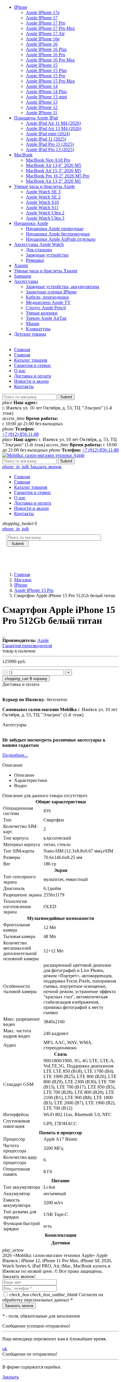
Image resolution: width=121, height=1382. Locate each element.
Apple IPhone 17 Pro (45, 23)
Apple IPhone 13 (42, 102)
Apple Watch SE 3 (43, 191)
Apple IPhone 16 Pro (45, 54)
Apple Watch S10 (42, 202)
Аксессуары (26, 281)
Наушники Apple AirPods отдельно (60, 239)
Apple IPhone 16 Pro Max (50, 59)
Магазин (22, 579)
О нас (20, 370)
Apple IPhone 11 (41, 112)
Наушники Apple (31, 223)
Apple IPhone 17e (43, 12)
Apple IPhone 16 (42, 44)
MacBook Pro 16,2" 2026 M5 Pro (57, 175)
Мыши (32, 323)
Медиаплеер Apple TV (48, 302)
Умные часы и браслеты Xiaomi (45, 270)
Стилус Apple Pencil (46, 307)
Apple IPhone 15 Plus (46, 70)
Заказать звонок (32, 466)
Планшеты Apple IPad (36, 117)
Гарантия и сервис (32, 365)
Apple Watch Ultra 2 (45, 212)
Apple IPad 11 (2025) (46, 138)
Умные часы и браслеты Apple (44, 186)
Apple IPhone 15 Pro (45, 75)
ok (4, 1348)
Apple (43, 640)
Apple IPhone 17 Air (45, 33)
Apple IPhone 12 (42, 107)
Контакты (24, 386)
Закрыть (10, 1376)
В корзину (26, 679)
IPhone (20, 7)
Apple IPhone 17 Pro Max (50, 28)
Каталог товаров (30, 360)
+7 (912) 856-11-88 (20, 434)
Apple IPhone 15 (42, 65)
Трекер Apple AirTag (46, 318)
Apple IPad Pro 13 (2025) (50, 149)
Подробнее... (15, 755)
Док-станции (39, 249)
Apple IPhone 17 (42, 17)
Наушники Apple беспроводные (58, 233)
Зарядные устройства (47, 254)
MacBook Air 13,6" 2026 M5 (53, 165)
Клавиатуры (38, 328)
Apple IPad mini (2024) (48, 133)
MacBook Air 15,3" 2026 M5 (53, 170)
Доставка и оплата (32, 375)
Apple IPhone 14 (42, 86)
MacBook (23, 154)
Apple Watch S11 (42, 207)
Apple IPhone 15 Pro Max (50, 80)
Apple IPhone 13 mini (46, 96)
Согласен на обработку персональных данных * (52, 1297)
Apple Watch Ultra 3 (45, 218)
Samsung (22, 276)
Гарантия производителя (27, 645)
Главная (22, 349)
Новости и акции (31, 381)
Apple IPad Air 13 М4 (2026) (53, 128)
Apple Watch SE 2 (43, 196)
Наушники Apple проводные (54, 228)
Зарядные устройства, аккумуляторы (62, 286)
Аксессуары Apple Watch (39, 244)
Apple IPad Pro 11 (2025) (50, 144)
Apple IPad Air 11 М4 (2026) (53, 123)
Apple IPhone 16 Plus (46, 49)
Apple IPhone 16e (43, 38)
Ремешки (35, 260)
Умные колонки (42, 312)
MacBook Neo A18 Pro (48, 160)
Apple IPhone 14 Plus (46, 91)
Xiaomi (21, 265)
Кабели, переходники (47, 297)
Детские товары (30, 334)
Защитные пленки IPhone (51, 291)
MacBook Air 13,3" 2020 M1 (53, 181)
